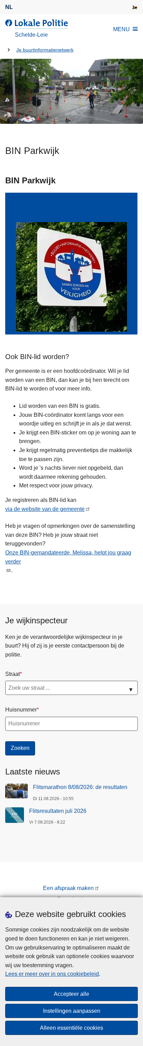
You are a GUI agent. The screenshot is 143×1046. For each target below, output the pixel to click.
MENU (121, 29)
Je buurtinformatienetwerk (45, 50)
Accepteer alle (71, 994)
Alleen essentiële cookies (71, 1028)
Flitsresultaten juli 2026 (57, 811)
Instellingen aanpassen (71, 1011)
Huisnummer (21, 710)
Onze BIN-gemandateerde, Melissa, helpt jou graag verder (68, 557)
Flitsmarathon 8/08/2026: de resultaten (80, 787)
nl (9, 7)
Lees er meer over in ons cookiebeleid (52, 974)
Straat (12, 674)
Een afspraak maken (68, 888)
